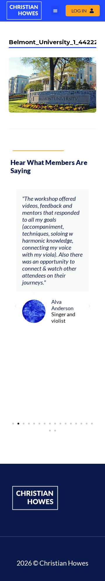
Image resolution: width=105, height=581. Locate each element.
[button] (55, 10)
